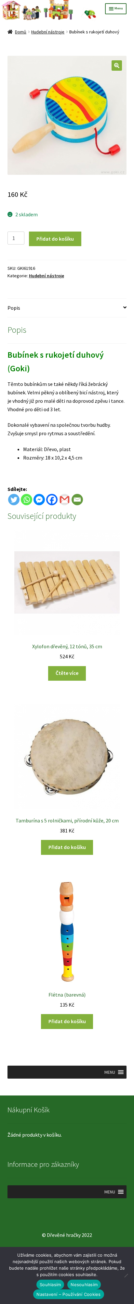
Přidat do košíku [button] (67, 847)
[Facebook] (52, 499)
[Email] (77, 499)
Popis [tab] (13, 308)
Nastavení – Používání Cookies (68, 1294)
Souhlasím (50, 1284)
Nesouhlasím (84, 1284)
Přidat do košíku (55, 238)
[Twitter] (14, 499)
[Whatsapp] (26, 499)
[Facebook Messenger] (39, 499)
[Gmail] (64, 499)
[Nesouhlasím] (126, 1275)
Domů (20, 32)
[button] (117, 65)
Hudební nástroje (47, 32)
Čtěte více (67, 673)
